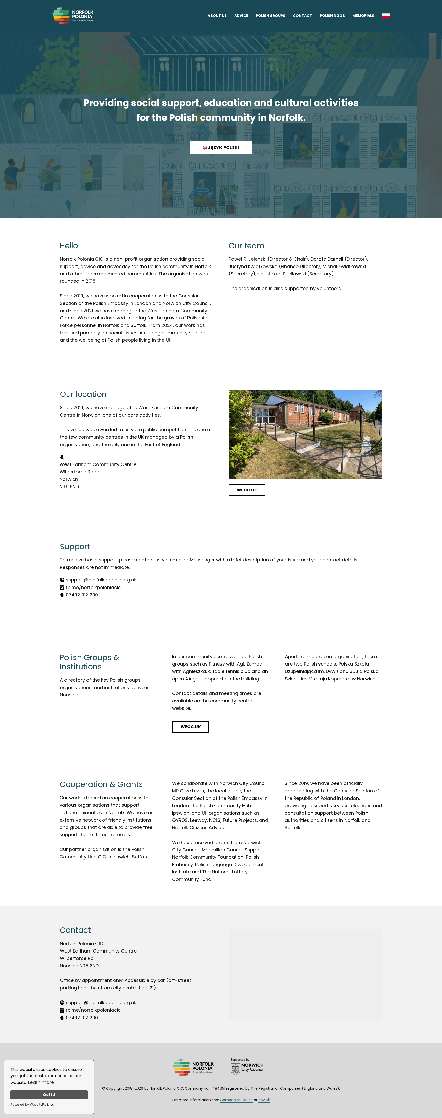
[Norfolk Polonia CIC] (72, 15)
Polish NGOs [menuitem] (332, 15)
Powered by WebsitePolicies (32, 1104)
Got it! (49, 1094)
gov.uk (264, 1099)
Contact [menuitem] (302, 15)
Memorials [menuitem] (363, 15)
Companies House (236, 1099)
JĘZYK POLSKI (223, 147)
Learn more (41, 1082)
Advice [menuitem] (241, 15)
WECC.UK (247, 490)
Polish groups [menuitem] (270, 15)
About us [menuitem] (217, 15)
